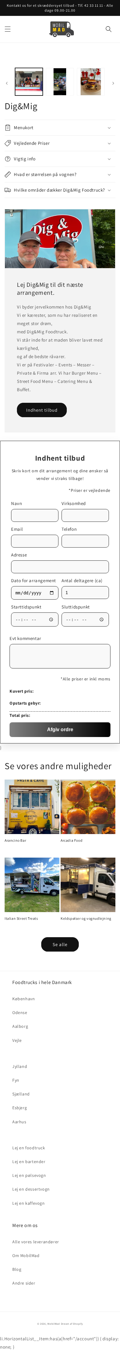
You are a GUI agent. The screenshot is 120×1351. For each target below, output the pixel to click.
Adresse (19, 555)
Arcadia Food (71, 840)
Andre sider (23, 1283)
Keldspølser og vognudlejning (86, 918)
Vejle (17, 1040)
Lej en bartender (29, 1161)
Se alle (60, 944)
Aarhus (19, 1122)
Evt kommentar (25, 638)
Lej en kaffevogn (28, 1203)
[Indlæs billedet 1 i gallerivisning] (29, 81)
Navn (16, 503)
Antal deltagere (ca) (82, 580)
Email (17, 529)
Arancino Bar (15, 840)
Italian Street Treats (21, 918)
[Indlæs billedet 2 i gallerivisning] (60, 81)
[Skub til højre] (113, 83)
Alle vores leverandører (35, 1241)
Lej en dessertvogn (31, 1189)
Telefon (69, 529)
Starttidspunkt (26, 607)
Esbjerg (19, 1107)
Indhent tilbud (42, 410)
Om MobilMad (26, 1255)
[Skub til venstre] (7, 83)
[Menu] (7, 29)
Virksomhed (74, 503)
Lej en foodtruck (28, 1148)
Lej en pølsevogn (29, 1175)
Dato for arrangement (33, 580)
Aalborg (20, 1026)
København (23, 998)
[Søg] (108, 29)
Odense (19, 1012)
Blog (16, 1269)
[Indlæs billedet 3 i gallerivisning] (91, 81)
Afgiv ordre (60, 729)
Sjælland (21, 1094)
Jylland (19, 1066)
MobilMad (53, 1323)
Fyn (15, 1080)
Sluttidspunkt (76, 607)
